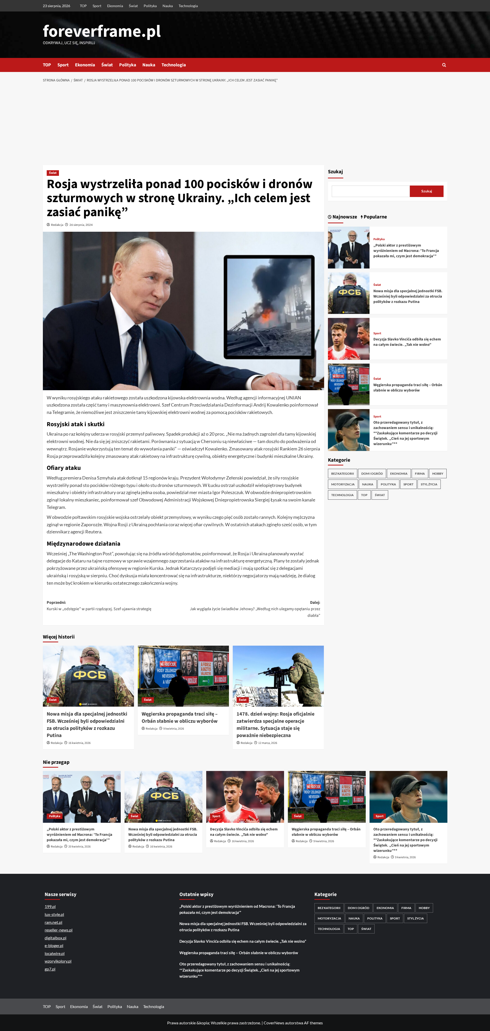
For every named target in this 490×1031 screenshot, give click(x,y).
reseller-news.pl (58, 929)
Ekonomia (115, 6)
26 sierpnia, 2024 (81, 225)
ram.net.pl (53, 922)
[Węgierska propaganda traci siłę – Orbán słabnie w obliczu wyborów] (183, 676)
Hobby (437, 473)
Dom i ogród (372, 473)
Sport (97, 6)
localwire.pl (55, 953)
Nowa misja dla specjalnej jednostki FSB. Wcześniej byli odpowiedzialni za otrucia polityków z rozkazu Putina (87, 724)
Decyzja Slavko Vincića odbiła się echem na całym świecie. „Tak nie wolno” (407, 342)
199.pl (50, 906)
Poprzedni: (99, 606)
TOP (83, 6)
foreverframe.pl (102, 31)
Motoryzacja (343, 484)
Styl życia (429, 484)
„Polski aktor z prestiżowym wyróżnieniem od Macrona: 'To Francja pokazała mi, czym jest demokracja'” (406, 251)
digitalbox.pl (55, 937)
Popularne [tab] (375, 216)
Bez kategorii (342, 473)
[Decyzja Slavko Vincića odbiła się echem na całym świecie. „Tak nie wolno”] (349, 338)
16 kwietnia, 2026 (79, 743)
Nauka (168, 6)
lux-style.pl (54, 914)
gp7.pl (50, 968)
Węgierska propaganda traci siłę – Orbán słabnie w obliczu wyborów (180, 717)
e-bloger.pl (54, 945)
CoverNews (274, 1022)
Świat (133, 6)
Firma (420, 473)
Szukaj (335, 171)
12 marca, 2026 (267, 743)
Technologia (188, 6)
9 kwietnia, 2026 (173, 729)
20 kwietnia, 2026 (79, 846)
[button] (444, 64)
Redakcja (57, 225)
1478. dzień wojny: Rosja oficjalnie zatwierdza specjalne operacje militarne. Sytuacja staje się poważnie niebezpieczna (275, 724)
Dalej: (255, 609)
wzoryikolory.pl (58, 961)
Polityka (150, 6)
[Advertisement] (245, 124)
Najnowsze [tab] (344, 216)
